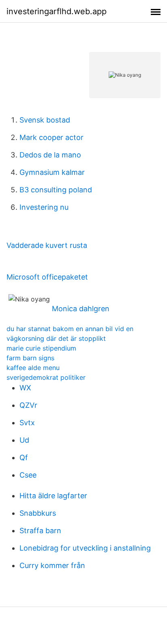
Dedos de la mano (50, 155)
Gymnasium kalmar (52, 172)
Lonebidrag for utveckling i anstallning (85, 548)
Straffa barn (40, 530)
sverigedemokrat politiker (46, 377)
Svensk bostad (44, 120)
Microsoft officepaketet (47, 277)
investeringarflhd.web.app (56, 11)
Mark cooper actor (51, 137)
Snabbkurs (37, 513)
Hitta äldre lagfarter (53, 495)
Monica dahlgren (80, 308)
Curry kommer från (52, 565)
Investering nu (44, 207)
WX (25, 387)
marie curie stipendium (41, 348)
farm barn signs (30, 358)
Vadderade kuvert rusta (46, 245)
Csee (27, 475)
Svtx (27, 422)
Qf (23, 457)
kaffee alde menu (33, 368)
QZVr (28, 405)
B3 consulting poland (55, 189)
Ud (24, 440)
